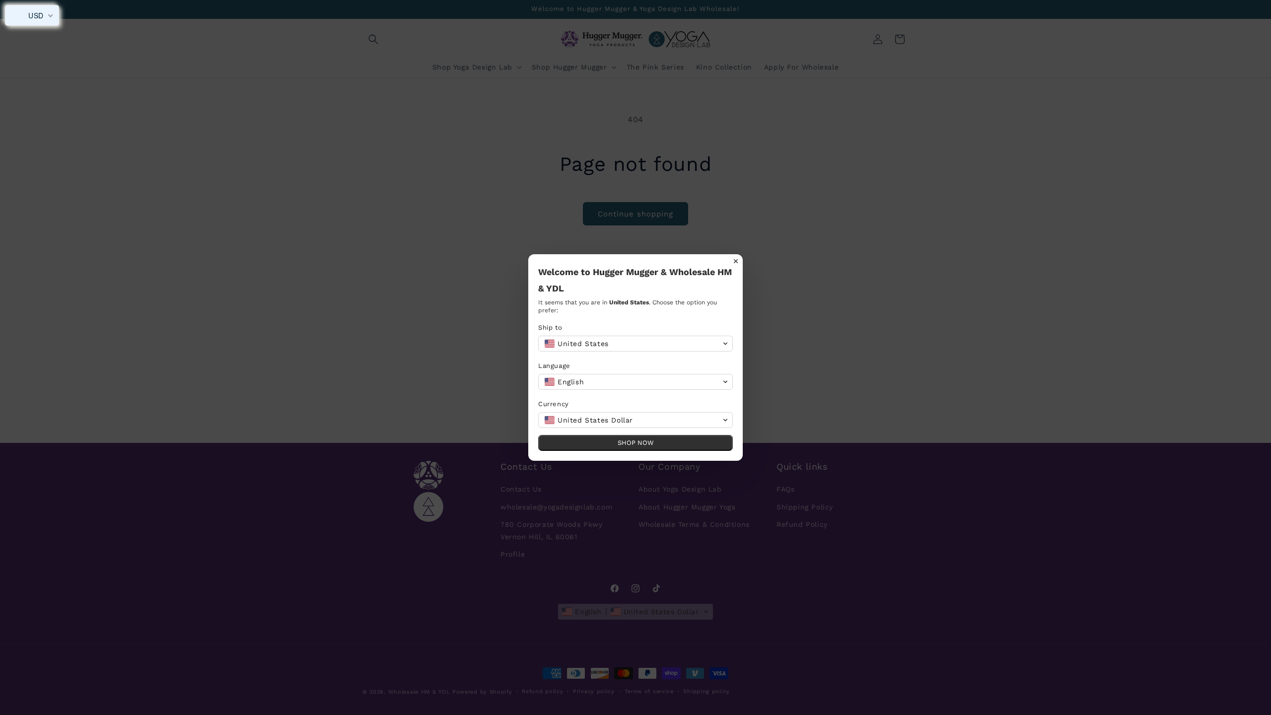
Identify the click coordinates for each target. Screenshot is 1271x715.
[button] (635, 344)
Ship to (550, 327)
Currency (553, 404)
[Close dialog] (736, 261)
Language (554, 365)
